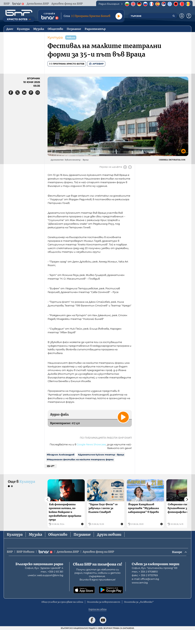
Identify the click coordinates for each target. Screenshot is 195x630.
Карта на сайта (97, 609)
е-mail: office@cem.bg (145, 579)
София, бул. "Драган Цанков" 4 (44, 568)
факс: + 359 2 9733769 (145, 575)
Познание (82, 534)
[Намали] (130, 167)
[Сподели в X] (17, 92)
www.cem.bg (140, 582)
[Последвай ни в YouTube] (103, 620)
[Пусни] (118, 16)
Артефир (98, 63)
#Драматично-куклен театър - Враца (101, 454)
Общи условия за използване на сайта (62, 602)
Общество (57, 534)
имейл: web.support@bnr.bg (45, 575)
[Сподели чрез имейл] (37, 92)
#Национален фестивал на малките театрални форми (80, 459)
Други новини (109, 534)
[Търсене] (173, 15)
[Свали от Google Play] (111, 590)
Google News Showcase (91, 444)
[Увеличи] (125, 167)
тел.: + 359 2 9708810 (145, 571)
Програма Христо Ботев (68, 63)
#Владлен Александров (60, 454)
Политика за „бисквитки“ (139, 602)
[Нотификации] (181, 15)
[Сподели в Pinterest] (30, 92)
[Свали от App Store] (84, 590)
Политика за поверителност (103, 602)
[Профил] (188, 15)
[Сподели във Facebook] (10, 92)
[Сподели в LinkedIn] (24, 92)
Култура (55, 37)
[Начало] (18, 13)
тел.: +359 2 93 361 (52, 571)
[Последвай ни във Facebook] (92, 620)
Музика (35, 534)
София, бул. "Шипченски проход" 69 (154, 568)
